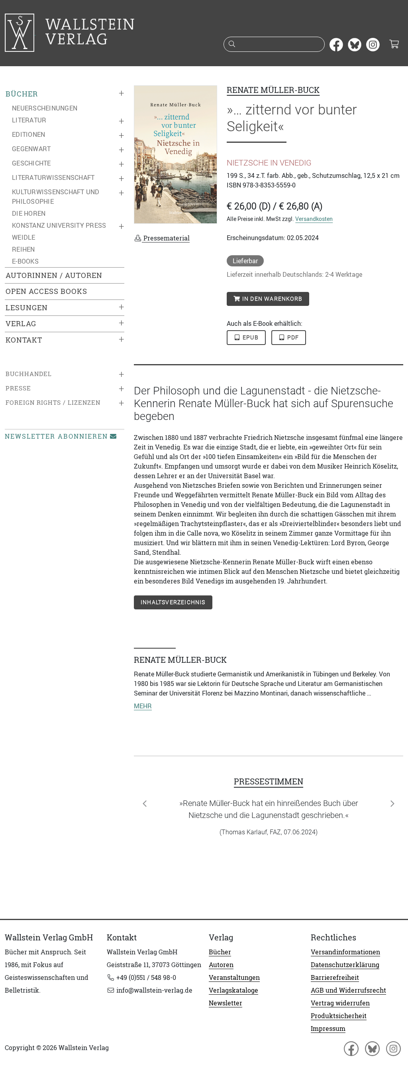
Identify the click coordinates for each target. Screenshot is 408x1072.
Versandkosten (314, 219)
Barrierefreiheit (335, 977)
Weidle (23, 237)
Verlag (21, 324)
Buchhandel (29, 374)
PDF (292, 337)
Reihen (23, 249)
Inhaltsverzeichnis (173, 602)
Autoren (221, 964)
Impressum (328, 1028)
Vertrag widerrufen (340, 1003)
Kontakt (24, 340)
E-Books (25, 261)
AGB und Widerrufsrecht (348, 990)
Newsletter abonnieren (56, 436)
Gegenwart (31, 148)
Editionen (28, 134)
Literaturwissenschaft (53, 177)
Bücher (22, 94)
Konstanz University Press (59, 225)
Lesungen (27, 308)
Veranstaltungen (234, 977)
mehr (143, 706)
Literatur (29, 120)
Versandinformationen (345, 952)
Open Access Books (46, 291)
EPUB (250, 337)
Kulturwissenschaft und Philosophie (56, 196)
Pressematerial (166, 238)
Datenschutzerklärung (345, 964)
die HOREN (28, 213)
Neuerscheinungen (44, 108)
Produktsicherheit (339, 1015)
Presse (18, 388)
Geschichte (31, 163)
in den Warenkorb (271, 299)
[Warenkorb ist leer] (393, 44)
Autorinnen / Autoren (54, 275)
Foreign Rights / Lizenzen (53, 402)
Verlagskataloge (233, 990)
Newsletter (225, 1003)
